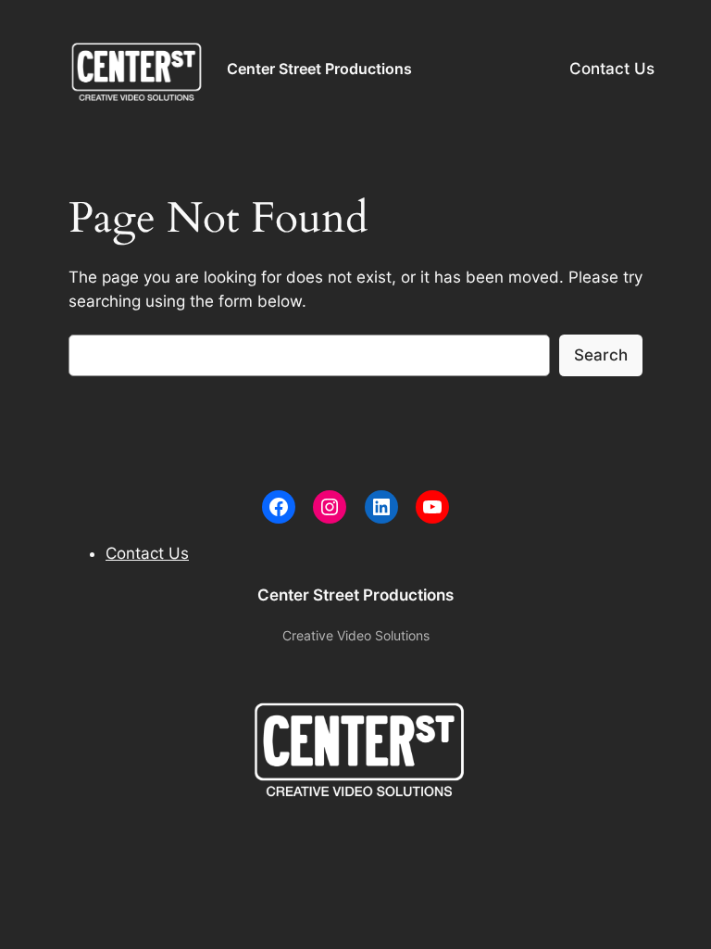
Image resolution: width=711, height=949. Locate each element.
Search (601, 355)
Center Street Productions (319, 68)
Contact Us (612, 68)
